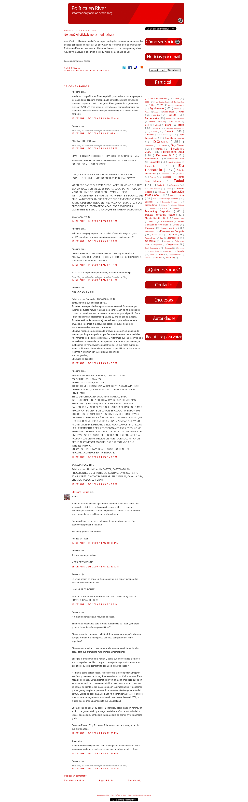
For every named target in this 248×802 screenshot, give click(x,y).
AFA (162, 105)
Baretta (181, 118)
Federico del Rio (169, 174)
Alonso (177, 108)
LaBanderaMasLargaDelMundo (166, 198)
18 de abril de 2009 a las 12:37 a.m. (96, 566)
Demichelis (149, 146)
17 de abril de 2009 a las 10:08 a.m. (96, 118)
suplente (168, 251)
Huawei (162, 192)
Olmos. (176, 225)
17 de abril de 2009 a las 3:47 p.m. (95, 484)
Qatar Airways (158, 235)
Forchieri (153, 177)
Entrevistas (153, 166)
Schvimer (167, 241)
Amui (147, 112)
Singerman (172, 244)
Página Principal (107, 780)
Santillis (150, 241)
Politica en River (169, 228)
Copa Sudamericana (174, 138)
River (162, 238)
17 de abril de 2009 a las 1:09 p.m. (95, 221)
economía (158, 149)
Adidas (152, 105)
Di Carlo (162, 145)
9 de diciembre (178, 102)
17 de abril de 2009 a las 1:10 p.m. (95, 241)
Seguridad (158, 245)
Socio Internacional (153, 248)
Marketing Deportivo (159, 211)
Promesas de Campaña (172, 231)
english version (174, 162)
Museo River (179, 218)
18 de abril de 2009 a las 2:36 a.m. (95, 604)
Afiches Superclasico (176, 105)
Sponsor (180, 248)
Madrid (176, 208)
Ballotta (173, 115)
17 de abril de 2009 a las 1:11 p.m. (95, 265)
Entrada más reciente (74, 780)
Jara (172, 195)
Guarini (169, 189)
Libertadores (151, 205)
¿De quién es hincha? (156, 98)
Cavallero (150, 134)
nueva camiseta (167, 222)
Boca (157, 125)
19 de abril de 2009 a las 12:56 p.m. (95, 733)
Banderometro (152, 118)
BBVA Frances (175, 122)
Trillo (161, 254)
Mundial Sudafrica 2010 (157, 218)
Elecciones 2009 (99, 71)
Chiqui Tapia (168, 135)
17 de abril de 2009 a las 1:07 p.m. (95, 148)
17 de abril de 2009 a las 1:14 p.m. (95, 280)
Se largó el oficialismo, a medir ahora (89, 34)
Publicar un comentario (75, 776)
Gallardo (161, 185)
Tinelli (152, 254)
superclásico (155, 251)
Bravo (168, 125)
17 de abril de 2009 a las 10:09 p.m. (95, 543)
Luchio (153, 208)
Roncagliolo (174, 238)
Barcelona (170, 118)
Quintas (173, 234)
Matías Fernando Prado (160, 214)
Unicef (147, 258)
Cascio (154, 132)
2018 (177, 98)
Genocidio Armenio (153, 189)
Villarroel (170, 257)
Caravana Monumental (175, 128)
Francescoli (167, 177)
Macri (165, 208)
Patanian (150, 228)
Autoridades (169, 112)
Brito (181, 124)
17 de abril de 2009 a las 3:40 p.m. (95, 457)
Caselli (169, 131)
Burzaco (157, 128)
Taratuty (180, 251)
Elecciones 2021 (153, 158)
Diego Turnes (177, 145)
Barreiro (152, 122)
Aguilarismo (81, 71)
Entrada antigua (135, 780)
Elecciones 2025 (176, 158)
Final (182, 174)
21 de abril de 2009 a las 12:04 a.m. (96, 768)
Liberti (165, 205)
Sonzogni (169, 248)
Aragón (156, 112)
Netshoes (153, 222)
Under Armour (174, 254)
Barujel (162, 122)
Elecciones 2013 (173, 151)
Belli (147, 125)
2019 (147, 102)
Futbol (179, 180)
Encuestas (155, 162)
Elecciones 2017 (166, 155)
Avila (181, 111)
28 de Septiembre (161, 102)
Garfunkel (175, 185)
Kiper (181, 195)
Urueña (157, 257)
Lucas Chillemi (178, 205)
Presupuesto (150, 231)
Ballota (157, 115)
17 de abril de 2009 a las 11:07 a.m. (96, 133)
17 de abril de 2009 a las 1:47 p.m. (95, 363)
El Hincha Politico (81, 492)
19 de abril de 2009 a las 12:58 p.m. (95, 753)
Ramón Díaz (150, 238)
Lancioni (150, 202)
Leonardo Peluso (170, 202)
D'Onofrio (162, 142)
